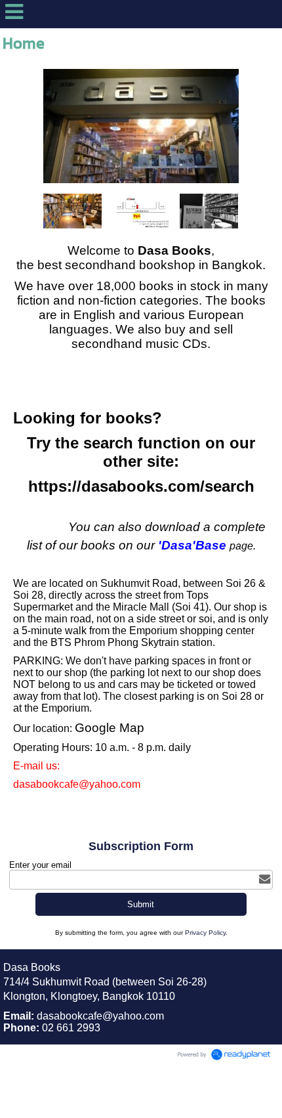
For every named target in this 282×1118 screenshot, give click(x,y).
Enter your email (40, 865)
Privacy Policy (205, 932)
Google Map (109, 728)
